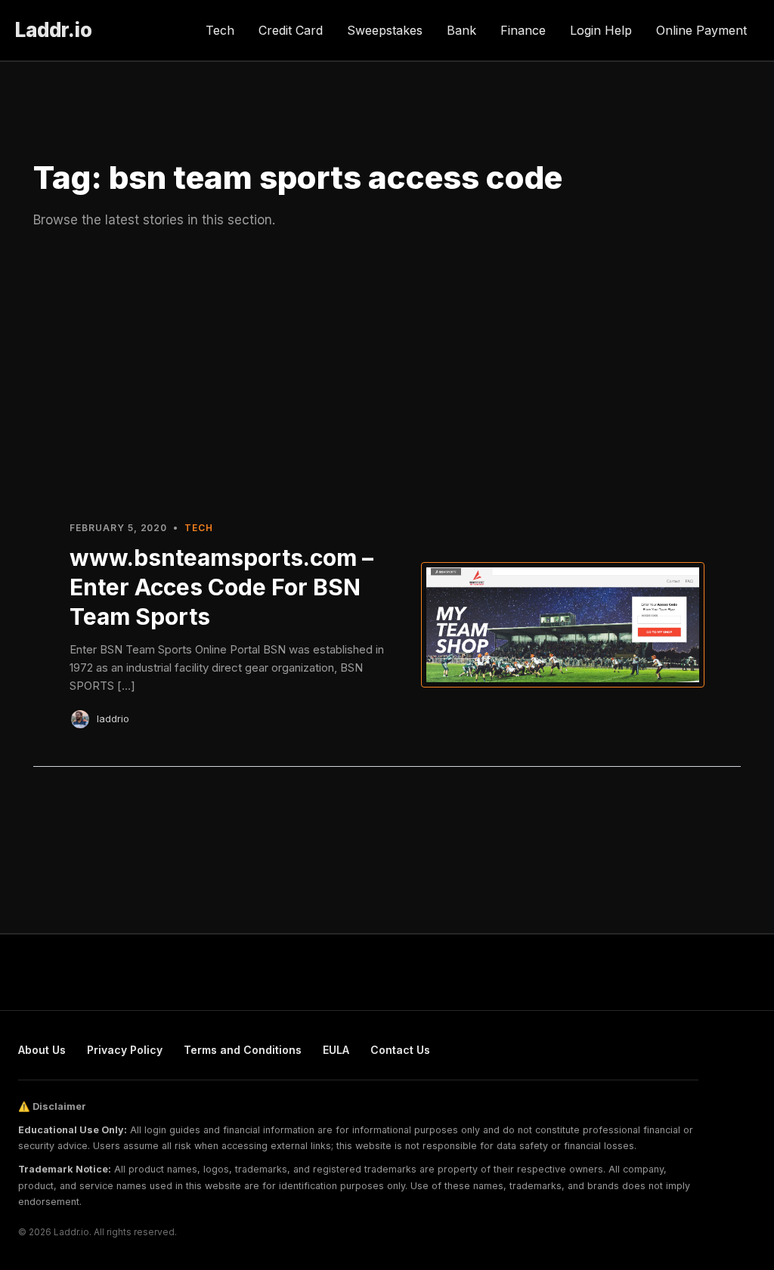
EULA (336, 1049)
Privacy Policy (125, 1049)
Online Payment (701, 30)
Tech (220, 30)
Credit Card (291, 30)
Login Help (601, 30)
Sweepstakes (385, 30)
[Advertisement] (387, 372)
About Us (42, 1049)
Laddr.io (53, 30)
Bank (461, 30)
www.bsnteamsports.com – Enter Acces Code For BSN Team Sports (221, 587)
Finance (523, 30)
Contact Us (400, 1049)
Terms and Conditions (243, 1049)
